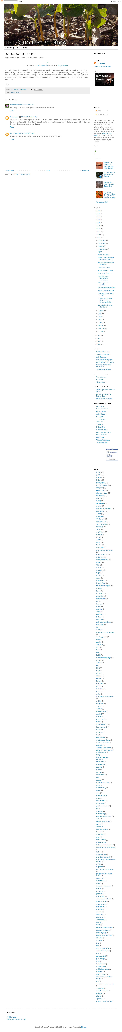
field (97, 777)
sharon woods (101, 904)
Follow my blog (112, 459)
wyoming (99, 999)
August (101, 311)
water (98, 819)
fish (97, 652)
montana (99, 630)
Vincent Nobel (101, 382)
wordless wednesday (103, 748)
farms (98, 650)
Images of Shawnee (105, 273)
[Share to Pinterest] (42, 90)
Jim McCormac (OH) (103, 354)
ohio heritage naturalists (104, 550)
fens (97, 953)
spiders (98, 562)
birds (98, 472)
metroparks (100, 547)
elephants (99, 867)
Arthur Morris (100, 406)
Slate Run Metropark (103, 586)
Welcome (24, 48)
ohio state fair (100, 801)
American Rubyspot (103, 821)
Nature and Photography (104, 359)
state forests (100, 907)
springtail (99, 993)
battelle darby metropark (104, 845)
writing (98, 922)
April (100, 322)
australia (99, 767)
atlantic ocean (101, 842)
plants (12, 92)
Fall (97, 601)
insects (98, 477)
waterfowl (99, 645)
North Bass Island (102, 829)
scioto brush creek (102, 742)
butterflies (99, 516)
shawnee (18, 92)
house (98, 729)
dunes (98, 864)
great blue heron (101, 724)
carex (98, 769)
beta (97, 946)
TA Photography (41, 65)
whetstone (99, 917)
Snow (98, 529)
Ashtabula (99, 827)
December (102, 240)
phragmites (100, 803)
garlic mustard (101, 956)
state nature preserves (103, 508)
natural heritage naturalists (105, 632)
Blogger (83, 1027)
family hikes (100, 719)
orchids (98, 701)
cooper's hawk (101, 854)
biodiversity (109, 456)
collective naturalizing (103, 622)
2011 (98, 234)
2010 (98, 237)
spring (98, 606)
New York (99, 619)
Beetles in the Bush (102, 352)
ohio (108, 455)
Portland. (99, 832)
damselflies (100, 503)
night (98, 798)
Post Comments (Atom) (22, 174)
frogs (98, 591)
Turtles (98, 514)
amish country (101, 840)
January (101, 331)
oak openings (100, 974)
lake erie (99, 604)
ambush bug (100, 764)
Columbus (99, 614)
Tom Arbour (14, 117)
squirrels (99, 609)
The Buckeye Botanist (103, 369)
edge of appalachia (102, 948)
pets (97, 981)
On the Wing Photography (105, 362)
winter (98, 611)
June (100, 316)
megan (98, 790)
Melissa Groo (100, 427)
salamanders (100, 599)
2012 (98, 231)
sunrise (98, 642)
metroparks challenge (103, 658)
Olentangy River (101, 493)
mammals (99, 534)
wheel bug (99, 914)
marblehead (100, 881)
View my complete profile (102, 66)
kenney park (100, 490)
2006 (98, 344)
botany (98, 588)
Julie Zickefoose (101, 357)
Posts (99, 111)
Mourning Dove (103, 255)
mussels (99, 888)
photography (100, 482)
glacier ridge (100, 959)
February (101, 328)
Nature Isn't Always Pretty (106, 287)
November (102, 243)
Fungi (98, 755)
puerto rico (99, 596)
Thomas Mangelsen (103, 440)
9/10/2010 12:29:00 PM (29, 117)
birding (98, 501)
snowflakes (100, 988)
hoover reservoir (101, 727)
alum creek (100, 834)
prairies (98, 660)
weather (99, 709)
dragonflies (100, 495)
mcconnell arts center (103, 886)
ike (97, 735)
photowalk (99, 894)
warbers (99, 912)
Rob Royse (100, 437)
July (100, 313)
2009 (98, 335)
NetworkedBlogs (110, 449)
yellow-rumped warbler (104, 1001)
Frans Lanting (101, 411)
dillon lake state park (103, 857)
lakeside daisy (101, 788)
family (98, 691)
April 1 (98, 824)
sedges (98, 639)
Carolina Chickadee (103, 930)
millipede (99, 972)
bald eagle (99, 683)
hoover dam (100, 593)
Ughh (100, 252)
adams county (101, 711)
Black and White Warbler (104, 927)
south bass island (102, 991)
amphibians (100, 532)
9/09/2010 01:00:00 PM (26, 105)
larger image (63, 65)
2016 (98, 220)
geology (99, 780)
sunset (98, 567)
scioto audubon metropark (105, 984)
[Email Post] (31, 89)
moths (98, 694)
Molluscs (99, 617)
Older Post (85, 170)
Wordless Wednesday (105, 270)
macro (98, 498)
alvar (98, 837)
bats (97, 943)
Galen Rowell (101, 414)
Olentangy (99, 527)
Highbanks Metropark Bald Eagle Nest (109, 184)
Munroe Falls (100, 583)
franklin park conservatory (105, 869)
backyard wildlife (102, 485)
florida (98, 655)
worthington (100, 511)
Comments (100, 114)
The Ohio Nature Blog (112, 452)
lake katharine (101, 964)
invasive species (102, 560)
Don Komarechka (102, 409)
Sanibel (99, 545)
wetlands (99, 745)
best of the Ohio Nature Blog (105, 847)
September (102, 249)
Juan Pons (100, 424)
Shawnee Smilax (104, 267)
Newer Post (10, 170)
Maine (98, 480)
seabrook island (101, 901)
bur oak (98, 575)
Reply (12, 110)
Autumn (99, 678)
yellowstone (100, 580)
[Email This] (34, 90)
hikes (98, 961)
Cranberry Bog (101, 933)
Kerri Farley (14, 133)
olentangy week (101, 637)
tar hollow (99, 909)
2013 (98, 228)
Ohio (98, 565)
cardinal (99, 714)
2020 (98, 211)
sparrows (99, 811)
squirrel (98, 706)
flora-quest (99, 624)
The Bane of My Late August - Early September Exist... (105, 300)
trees (98, 537)
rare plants (99, 703)
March (100, 325)
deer (97, 647)
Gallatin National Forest (104, 935)
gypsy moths (100, 878)
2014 (98, 226)
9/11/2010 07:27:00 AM (26, 133)
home (98, 785)
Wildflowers (100, 519)
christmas (99, 716)
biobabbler (14, 105)
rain (97, 808)
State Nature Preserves (104, 398)
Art (97, 665)
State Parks (100, 762)
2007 (98, 341)
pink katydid (100, 896)
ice (97, 627)
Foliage (98, 681)
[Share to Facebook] (40, 90)
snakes (98, 676)
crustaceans (100, 775)
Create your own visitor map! (16, 1019)
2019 (98, 214)
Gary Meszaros (101, 377)
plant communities (102, 806)
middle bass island (102, 969)
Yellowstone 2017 (102, 202)
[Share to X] (38, 90)
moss (98, 793)
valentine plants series (103, 816)
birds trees (99, 689)
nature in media (101, 795)
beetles (98, 673)
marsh (98, 883)
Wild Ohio (99, 938)
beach (98, 686)
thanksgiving (100, 814)
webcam (99, 663)
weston (98, 506)
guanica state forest (102, 782)
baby (98, 670)
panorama (99, 891)
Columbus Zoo (101, 521)
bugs (98, 573)
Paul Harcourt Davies (103, 432)
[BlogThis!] (36, 90)
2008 (98, 338)
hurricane (99, 732)
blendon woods (101, 554)
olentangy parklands (103, 740)
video (98, 540)
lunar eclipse (100, 966)
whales (98, 996)
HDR (98, 668)
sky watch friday (101, 524)
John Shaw (100, 422)
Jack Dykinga (100, 419)
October (101, 246)
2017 (98, 217)
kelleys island (101, 737)
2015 (98, 223)
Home (48, 170)
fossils (98, 722)
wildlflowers (100, 920)
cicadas (99, 772)
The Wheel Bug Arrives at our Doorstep (109, 174)
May (100, 319)
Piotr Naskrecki (101, 435)
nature (110, 455)
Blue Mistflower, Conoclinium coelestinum (103, 278)
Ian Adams (99, 379)
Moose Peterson (101, 429)
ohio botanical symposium (105, 696)
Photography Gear (11, 48)
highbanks (99, 557)
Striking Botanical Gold (106, 290)
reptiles (98, 542)
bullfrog (98, 852)
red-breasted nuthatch (103, 899)
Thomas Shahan (102, 442)
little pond (99, 488)
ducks (98, 578)
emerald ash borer (102, 951)
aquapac (99, 940)
